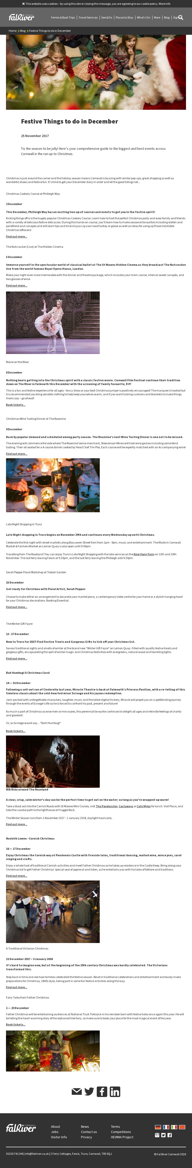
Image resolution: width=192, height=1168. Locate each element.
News (85, 1126)
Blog (167, 18)
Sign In (177, 18)
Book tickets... (16, 405)
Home (13, 31)
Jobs (54, 1132)
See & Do (106, 18)
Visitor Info (59, 1137)
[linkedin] (115, 1091)
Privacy (86, 1137)
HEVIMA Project (122, 1137)
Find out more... (16, 236)
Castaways (126, 806)
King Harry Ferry (144, 554)
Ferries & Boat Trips (63, 18)
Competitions (121, 1132)
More (157, 18)
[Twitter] (163, 1135)
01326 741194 (14, 1154)
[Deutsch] (158, 1126)
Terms (115, 1126)
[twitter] (89, 1092)
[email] (77, 1092)
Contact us (89, 1132)
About (55, 1126)
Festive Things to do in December (50, 31)
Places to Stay (125, 18)
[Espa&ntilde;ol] (182, 1126)
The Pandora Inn (107, 806)
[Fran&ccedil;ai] (166, 1126)
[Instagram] (157, 1135)
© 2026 (170, 1154)
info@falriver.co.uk (37, 1154)
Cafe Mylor (144, 806)
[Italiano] (174, 1126)
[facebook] (102, 1091)
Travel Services (88, 18)
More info (164, 4)
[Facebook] (170, 1135)
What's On (144, 18)
